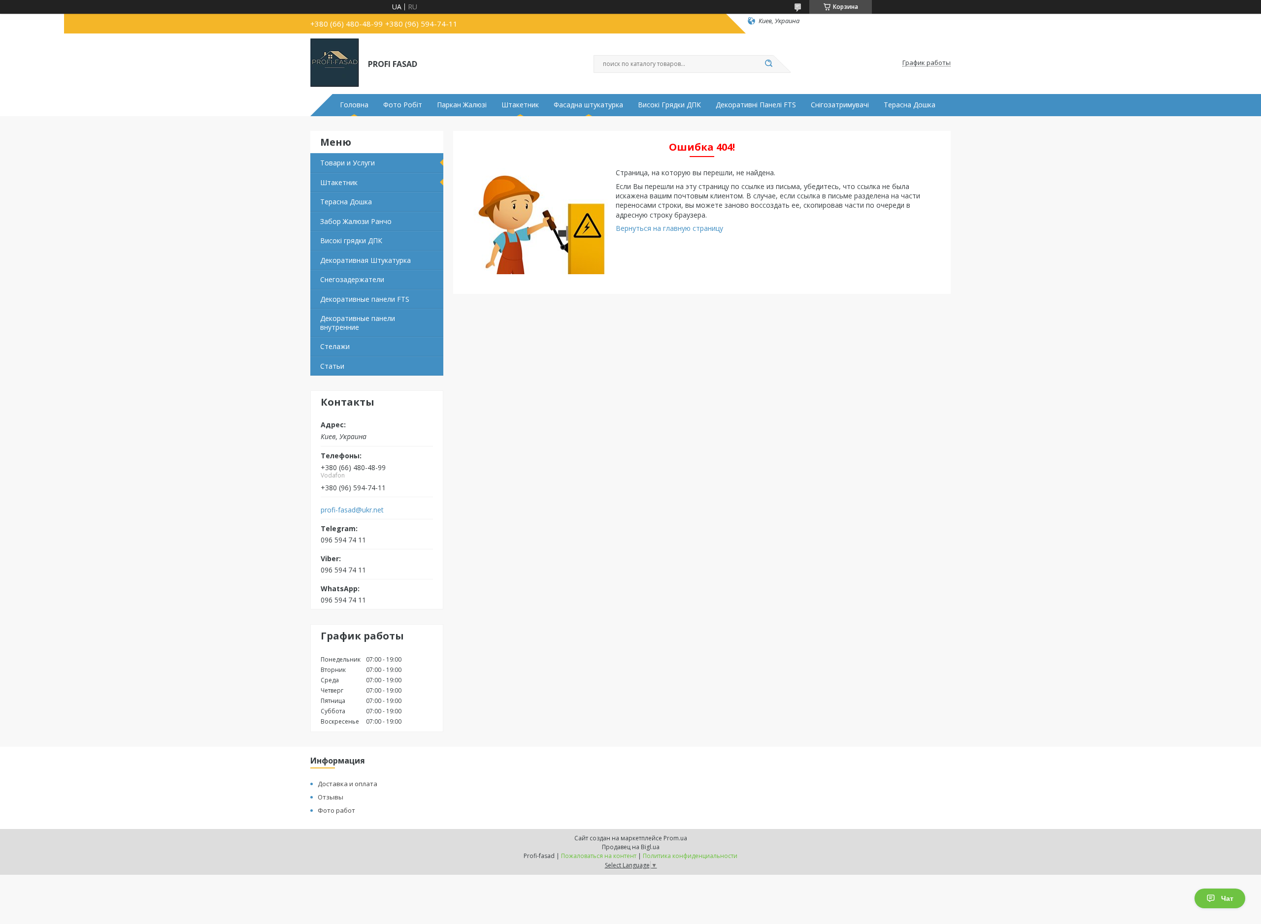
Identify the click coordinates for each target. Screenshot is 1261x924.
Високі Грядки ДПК (669, 104)
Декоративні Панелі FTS (756, 104)
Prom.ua (675, 838)
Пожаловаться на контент (598, 856)
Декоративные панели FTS (364, 299)
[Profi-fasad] (334, 63)
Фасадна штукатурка (588, 104)
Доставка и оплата (347, 783)
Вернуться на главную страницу (669, 228)
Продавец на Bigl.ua (631, 847)
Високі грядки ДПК (351, 240)
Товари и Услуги (347, 162)
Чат (1227, 898)
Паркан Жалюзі (462, 104)
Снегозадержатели (352, 279)
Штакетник (520, 104)
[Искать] (768, 64)
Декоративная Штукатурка (365, 260)
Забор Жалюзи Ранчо (356, 221)
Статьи (332, 366)
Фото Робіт (402, 104)
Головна (354, 104)
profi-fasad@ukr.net (352, 510)
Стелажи (335, 346)
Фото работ (336, 810)
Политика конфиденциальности (690, 856)
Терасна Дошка (909, 104)
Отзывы (330, 797)
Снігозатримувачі (840, 104)
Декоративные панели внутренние (357, 323)
